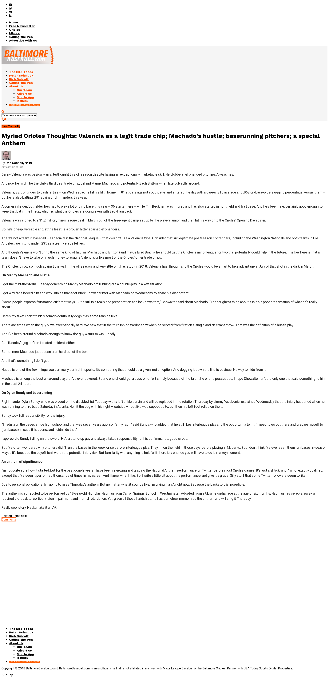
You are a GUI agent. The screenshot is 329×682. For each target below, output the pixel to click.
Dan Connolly (15, 163)
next (24, 516)
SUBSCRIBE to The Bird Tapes (24, 105)
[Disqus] (164, 568)
